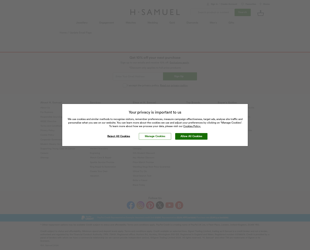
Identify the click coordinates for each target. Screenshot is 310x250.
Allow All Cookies (191, 136)
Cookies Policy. (192, 126)
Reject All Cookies (118, 136)
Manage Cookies (155, 136)
